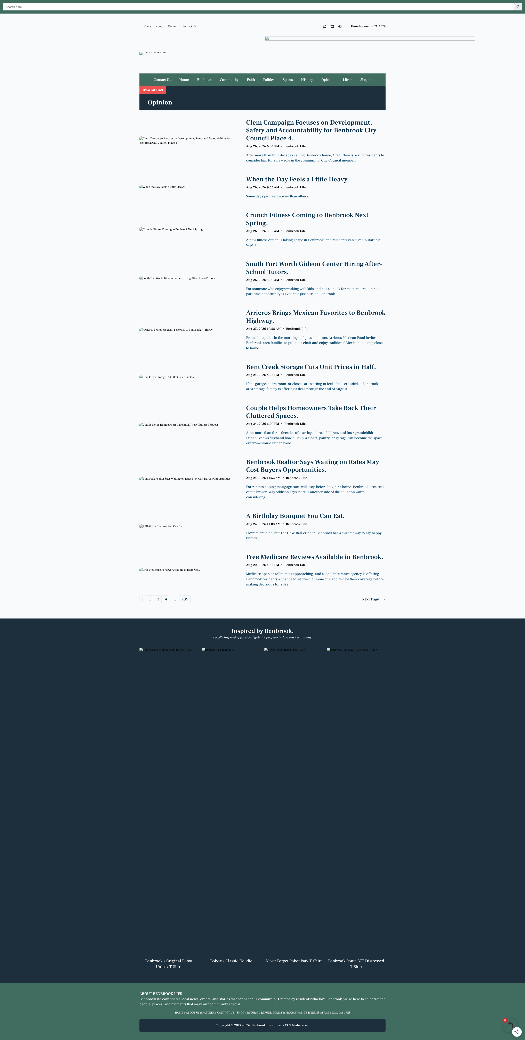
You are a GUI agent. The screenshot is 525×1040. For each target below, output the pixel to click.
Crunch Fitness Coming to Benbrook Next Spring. (307, 219)
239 (184, 599)
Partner (173, 26)
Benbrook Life (295, 146)
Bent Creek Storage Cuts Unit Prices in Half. (311, 367)
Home (147, 26)
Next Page (374, 599)
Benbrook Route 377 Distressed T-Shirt (356, 963)
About (159, 26)
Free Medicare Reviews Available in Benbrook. (314, 557)
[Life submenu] (351, 80)
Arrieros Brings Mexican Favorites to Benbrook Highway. (316, 317)
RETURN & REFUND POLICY (265, 1013)
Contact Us (189, 26)
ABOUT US (193, 1013)
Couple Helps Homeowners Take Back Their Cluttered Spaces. (311, 412)
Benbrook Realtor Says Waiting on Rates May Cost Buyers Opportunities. (312, 466)
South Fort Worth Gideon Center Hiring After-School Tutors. (314, 268)
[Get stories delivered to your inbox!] (324, 26)
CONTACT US (225, 1013)
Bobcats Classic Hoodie (231, 961)
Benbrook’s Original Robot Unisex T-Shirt (168, 963)
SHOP (240, 1013)
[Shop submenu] (370, 80)
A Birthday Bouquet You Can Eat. (295, 516)
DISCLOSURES (341, 1013)
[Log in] (339, 26)
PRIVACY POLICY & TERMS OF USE (307, 1013)
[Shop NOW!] (332, 26)
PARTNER (208, 1013)
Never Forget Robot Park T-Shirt (294, 961)
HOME (179, 1013)
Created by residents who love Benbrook (310, 999)
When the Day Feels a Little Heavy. (297, 179)
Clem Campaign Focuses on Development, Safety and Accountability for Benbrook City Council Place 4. (311, 130)
